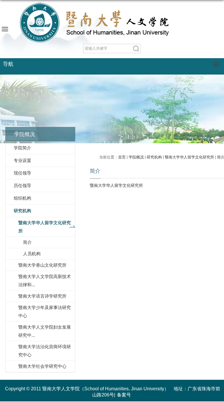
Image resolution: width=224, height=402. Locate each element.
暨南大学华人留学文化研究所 (189, 157)
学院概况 (136, 157)
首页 (122, 157)
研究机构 (154, 157)
